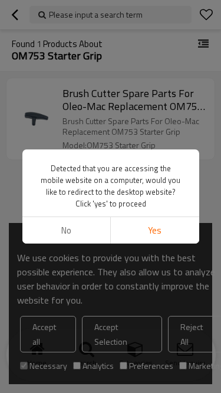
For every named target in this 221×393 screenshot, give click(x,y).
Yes (154, 230)
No (66, 230)
